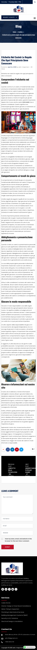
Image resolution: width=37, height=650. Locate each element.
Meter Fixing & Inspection (10, 609)
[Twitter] (21, 450)
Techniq (20, 32)
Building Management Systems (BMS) (14, 615)
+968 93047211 (9, 642)
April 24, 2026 (12, 67)
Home (14, 32)
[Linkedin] (12, 450)
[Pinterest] (17, 450)
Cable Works (5, 603)
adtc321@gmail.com (11, 638)
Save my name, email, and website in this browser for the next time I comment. (18, 540)
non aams (26, 102)
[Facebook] (8, 450)
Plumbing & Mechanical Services (12, 612)
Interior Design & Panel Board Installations (16, 606)
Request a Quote (9, 17)
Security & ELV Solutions (9, 618)
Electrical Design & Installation (12, 621)
